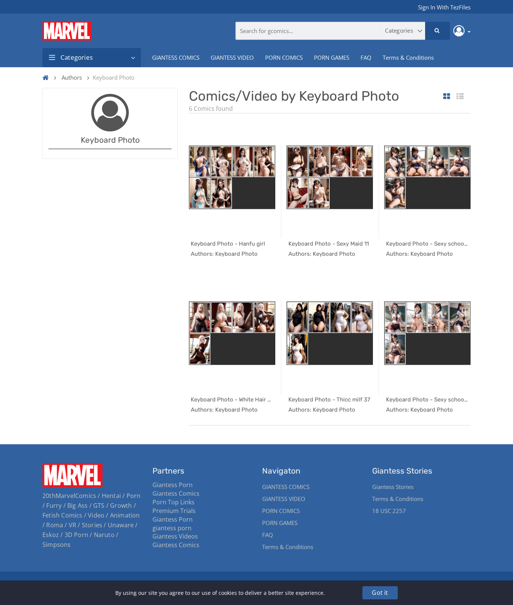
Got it (380, 592)
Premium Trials (174, 511)
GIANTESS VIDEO (232, 57)
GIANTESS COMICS (175, 57)
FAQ (366, 57)
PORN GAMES (331, 57)
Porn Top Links (173, 502)
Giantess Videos (175, 536)
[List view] (460, 96)
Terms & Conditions (408, 57)
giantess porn (172, 528)
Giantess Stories (392, 486)
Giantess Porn (172, 485)
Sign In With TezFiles (444, 7)
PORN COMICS (284, 57)
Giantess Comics (175, 493)
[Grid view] (446, 96)
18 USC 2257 (389, 510)
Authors (72, 77)
